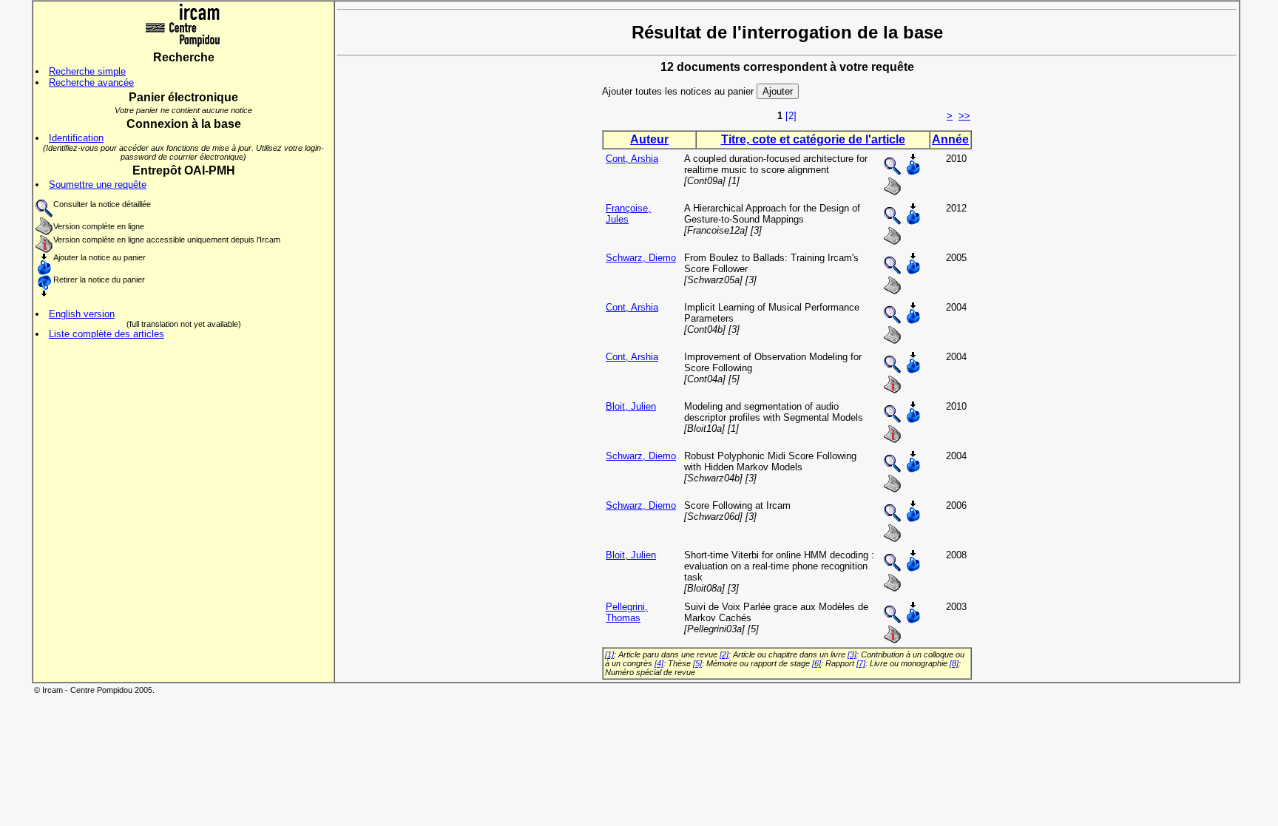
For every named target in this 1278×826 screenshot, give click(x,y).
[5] (697, 663)
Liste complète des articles (106, 333)
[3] (852, 654)
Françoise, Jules (628, 214)
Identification (76, 137)
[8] (954, 663)
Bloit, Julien (631, 406)
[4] (659, 663)
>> (964, 115)
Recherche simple (87, 71)
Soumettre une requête (97, 184)
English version (82, 313)
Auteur (649, 139)
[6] (816, 663)
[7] (860, 663)
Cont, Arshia (632, 158)
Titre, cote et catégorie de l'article (813, 139)
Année (950, 139)
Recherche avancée (91, 82)
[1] (609, 654)
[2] (791, 115)
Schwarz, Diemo (641, 257)
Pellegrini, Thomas (627, 612)
